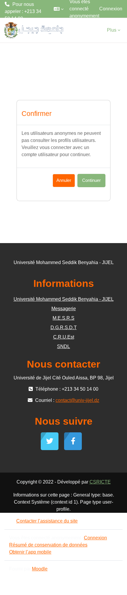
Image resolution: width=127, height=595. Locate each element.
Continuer (91, 180)
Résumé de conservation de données (48, 544)
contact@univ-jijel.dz (20, 36)
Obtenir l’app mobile (30, 551)
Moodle (40, 568)
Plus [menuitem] (111, 30)
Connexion (110, 8)
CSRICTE (100, 481)
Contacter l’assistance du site (47, 520)
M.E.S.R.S (63, 318)
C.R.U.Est (63, 336)
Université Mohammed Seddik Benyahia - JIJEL (64, 299)
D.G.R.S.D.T (64, 327)
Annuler (63, 180)
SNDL (63, 346)
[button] (58, 9)
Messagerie (63, 308)
